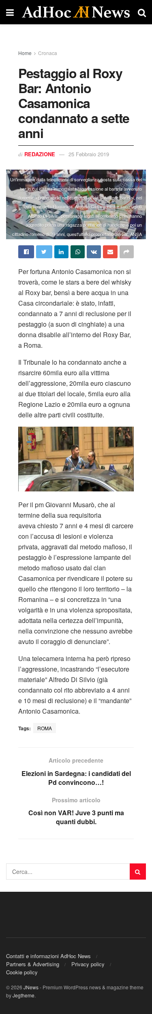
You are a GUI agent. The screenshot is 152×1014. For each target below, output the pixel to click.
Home (25, 52)
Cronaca (47, 52)
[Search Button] (138, 871)
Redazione (39, 154)
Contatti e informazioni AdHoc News (48, 956)
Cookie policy (22, 972)
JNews (31, 987)
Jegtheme (23, 995)
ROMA (44, 728)
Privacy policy (88, 964)
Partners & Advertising (32, 964)
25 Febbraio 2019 (89, 154)
